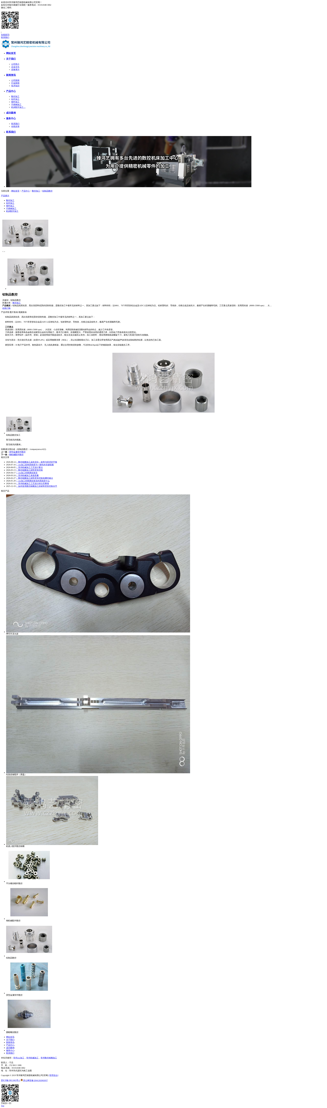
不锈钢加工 (16, 104)
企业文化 (15, 67)
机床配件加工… (18, 107)
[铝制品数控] (29, 956)
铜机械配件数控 (16, 455)
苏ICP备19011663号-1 (10, 1080)
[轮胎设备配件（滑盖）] (98, 772)
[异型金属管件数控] (29, 993)
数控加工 (15, 96)
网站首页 (11, 53)
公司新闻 (15, 80)
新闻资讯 (11, 75)
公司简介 (15, 64)
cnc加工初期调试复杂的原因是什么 (33, 481)
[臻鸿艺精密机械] (26, 48)
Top (2, 1106)
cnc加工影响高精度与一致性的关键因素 (35, 465)
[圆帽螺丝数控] (29, 1030)
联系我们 (5, 37)
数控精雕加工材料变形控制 (29, 470)
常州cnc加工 (18, 1058)
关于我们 (11, 58)
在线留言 (5, 35)
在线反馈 (15, 126)
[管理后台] (53, 1075)
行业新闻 (15, 83)
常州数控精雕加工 (49, 1058)
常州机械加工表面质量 (27, 475)
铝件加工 (15, 99)
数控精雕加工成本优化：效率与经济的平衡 (36, 462)
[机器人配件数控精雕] (52, 844)
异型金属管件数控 (17, 452)
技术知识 (15, 86)
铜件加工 (15, 102)
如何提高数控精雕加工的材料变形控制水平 (36, 486)
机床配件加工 (12, 211)
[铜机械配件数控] (29, 919)
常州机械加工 (32, 1058)
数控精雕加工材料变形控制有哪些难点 (34, 478)
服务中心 (11, 118)
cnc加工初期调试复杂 (26, 473)
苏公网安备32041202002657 (35, 1080)
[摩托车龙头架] (98, 632)
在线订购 (6, 308)
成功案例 (11, 112)
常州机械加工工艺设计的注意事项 (32, 483)
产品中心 (11, 91)
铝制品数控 (47, 191)
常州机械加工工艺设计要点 (29, 467)
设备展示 (15, 69)
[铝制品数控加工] (19, 433)
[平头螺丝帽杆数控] (29, 881)
